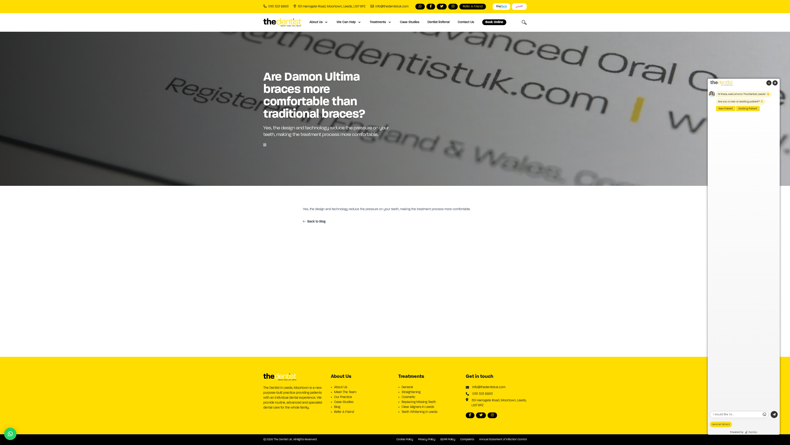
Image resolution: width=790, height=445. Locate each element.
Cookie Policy (404, 439)
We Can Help (346, 22)
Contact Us (466, 22)
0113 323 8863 (482, 394)
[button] (10, 434)
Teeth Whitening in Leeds (419, 412)
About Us (316, 22)
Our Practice (343, 397)
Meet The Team (345, 392)
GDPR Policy (447, 439)
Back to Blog (316, 221)
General (407, 387)
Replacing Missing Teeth (419, 402)
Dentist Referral (439, 22)
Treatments (378, 22)
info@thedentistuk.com (392, 6)
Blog (337, 407)
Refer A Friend (344, 412)
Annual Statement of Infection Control (503, 439)
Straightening (411, 392)
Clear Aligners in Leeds (418, 407)
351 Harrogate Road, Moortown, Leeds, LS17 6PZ (499, 403)
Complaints (467, 439)
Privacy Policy (426, 439)
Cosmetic (408, 397)
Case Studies (409, 22)
